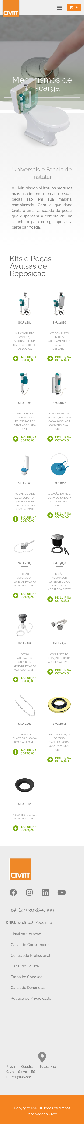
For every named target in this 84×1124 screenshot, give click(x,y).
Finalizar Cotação (26, 934)
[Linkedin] (45, 892)
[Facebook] (13, 892)
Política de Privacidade (31, 998)
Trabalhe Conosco (27, 977)
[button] (59, 8)
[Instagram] (29, 892)
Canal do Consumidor (30, 945)
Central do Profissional (30, 955)
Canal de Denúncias (28, 987)
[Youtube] (61, 892)
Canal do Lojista (25, 966)
